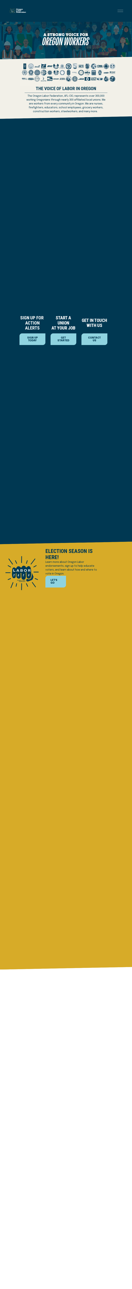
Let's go (54, 581)
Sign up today (32, 339)
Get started (63, 339)
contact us (94, 339)
